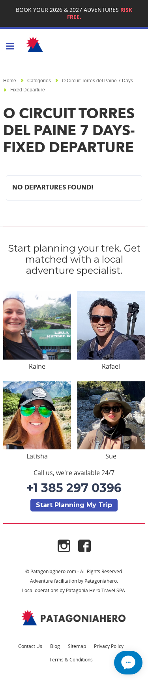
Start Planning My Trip (74, 505)
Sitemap (77, 646)
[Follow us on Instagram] (68, 545)
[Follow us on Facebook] (84, 545)
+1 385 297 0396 (74, 488)
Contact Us (30, 646)
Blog (55, 646)
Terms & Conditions (71, 659)
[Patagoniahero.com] (74, 617)
